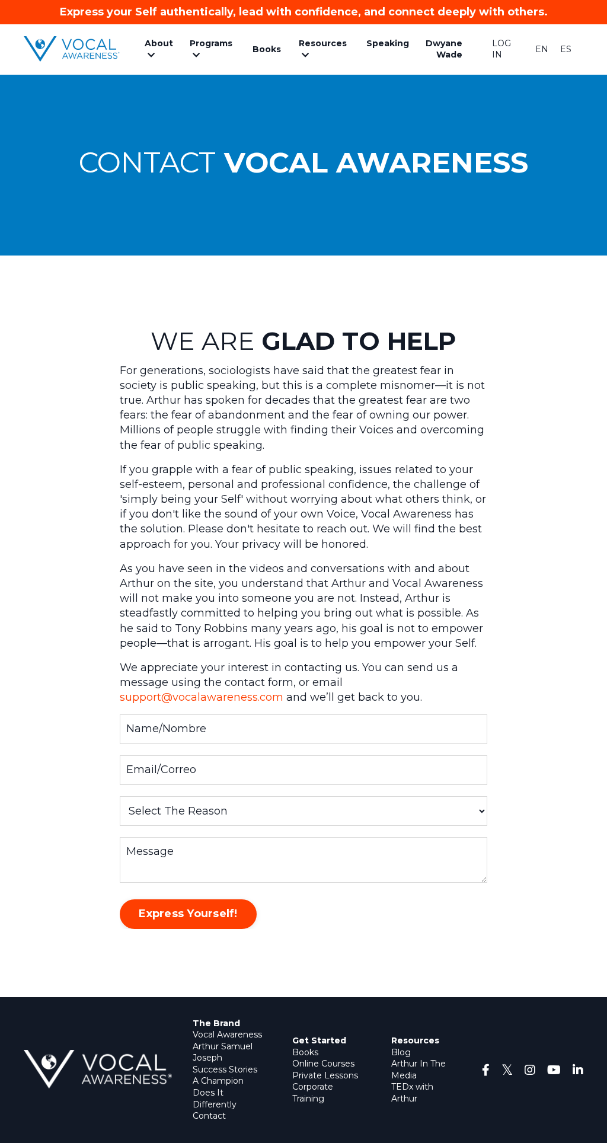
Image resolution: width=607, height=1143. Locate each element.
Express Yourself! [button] (188, 913)
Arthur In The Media (418, 1069)
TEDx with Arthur (412, 1092)
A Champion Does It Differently (218, 1092)
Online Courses (323, 1063)
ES (565, 49)
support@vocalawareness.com (201, 697)
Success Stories (225, 1069)
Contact (209, 1115)
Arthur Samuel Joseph (223, 1052)
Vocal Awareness (227, 1034)
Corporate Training (312, 1092)
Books (305, 1052)
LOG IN (501, 49)
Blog (401, 1052)
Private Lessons (325, 1075)
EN (541, 49)
